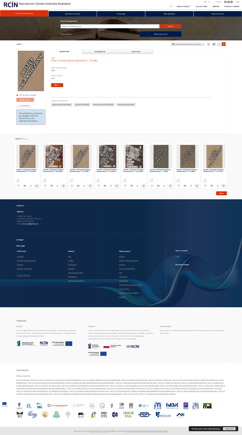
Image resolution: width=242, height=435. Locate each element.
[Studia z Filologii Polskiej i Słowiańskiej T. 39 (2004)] (54, 157)
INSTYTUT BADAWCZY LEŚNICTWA (159, 380)
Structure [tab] (135, 52)
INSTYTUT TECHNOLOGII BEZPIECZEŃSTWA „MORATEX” (157, 394)
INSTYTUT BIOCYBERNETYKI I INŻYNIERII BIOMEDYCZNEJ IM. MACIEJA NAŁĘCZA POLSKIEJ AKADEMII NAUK (88, 394)
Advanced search (161, 34)
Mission (122, 256)
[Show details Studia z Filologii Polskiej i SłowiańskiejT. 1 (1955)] (170, 185)
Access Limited (29, 95)
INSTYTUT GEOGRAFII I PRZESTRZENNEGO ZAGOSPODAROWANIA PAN (85, 386)
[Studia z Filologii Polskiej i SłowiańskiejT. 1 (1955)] (161, 157)
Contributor (72, 265)
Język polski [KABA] (82, 105)
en (224, 44)
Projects (122, 265)
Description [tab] (64, 52)
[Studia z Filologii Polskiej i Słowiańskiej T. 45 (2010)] (108, 157)
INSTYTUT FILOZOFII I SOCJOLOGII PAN (47, 386)
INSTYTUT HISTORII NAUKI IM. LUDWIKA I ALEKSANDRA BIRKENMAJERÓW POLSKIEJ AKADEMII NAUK (143, 391)
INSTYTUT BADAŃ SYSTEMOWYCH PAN (135, 380)
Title (69, 256)
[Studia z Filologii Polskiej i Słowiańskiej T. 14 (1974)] (214, 157)
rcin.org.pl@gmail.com (30, 224)
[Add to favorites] (208, 44)
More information (214, 429)
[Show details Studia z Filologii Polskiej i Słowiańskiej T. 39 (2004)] (63, 185)
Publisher (71, 269)
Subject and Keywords (76, 281)
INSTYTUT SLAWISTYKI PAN (155, 388)
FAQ (120, 273)
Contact (122, 297)
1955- (53, 70)
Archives (20, 265)
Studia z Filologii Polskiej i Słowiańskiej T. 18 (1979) (26, 170)
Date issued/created (75, 273)
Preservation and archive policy (130, 285)
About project (183, 6)
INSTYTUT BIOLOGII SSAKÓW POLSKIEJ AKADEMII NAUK (46, 383)
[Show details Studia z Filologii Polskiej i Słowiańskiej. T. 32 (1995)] (143, 185)
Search (170, 26)
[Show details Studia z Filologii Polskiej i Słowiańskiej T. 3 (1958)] (197, 185)
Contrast (218, 2)
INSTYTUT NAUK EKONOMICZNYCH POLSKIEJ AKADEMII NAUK (197, 391)
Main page (20, 246)
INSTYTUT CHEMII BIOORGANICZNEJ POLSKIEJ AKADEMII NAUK (136, 383)
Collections (201, 6)
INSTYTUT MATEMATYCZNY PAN (27, 380)
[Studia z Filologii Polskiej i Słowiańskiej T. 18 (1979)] (28, 157)
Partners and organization (128, 261)
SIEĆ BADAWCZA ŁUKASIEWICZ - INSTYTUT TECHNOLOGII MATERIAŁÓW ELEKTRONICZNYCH (79, 391)
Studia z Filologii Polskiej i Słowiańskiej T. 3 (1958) (187, 170)
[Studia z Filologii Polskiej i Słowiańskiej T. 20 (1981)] (81, 157)
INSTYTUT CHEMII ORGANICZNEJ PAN (193, 383)
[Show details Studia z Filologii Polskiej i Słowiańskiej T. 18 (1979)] (36, 185)
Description (72, 277)
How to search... (66, 34)
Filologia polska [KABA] (126, 105)
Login (237, 2)
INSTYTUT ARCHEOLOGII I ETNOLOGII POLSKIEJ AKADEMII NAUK (60, 380)
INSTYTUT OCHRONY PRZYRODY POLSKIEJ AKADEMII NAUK (86, 388)
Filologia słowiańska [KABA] (103, 105)
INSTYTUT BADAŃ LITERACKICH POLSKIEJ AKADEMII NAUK (102, 380)
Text (52, 78)
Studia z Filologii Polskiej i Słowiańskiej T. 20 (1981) (80, 170)
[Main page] (170, 6)
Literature (20, 256)
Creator (71, 261)
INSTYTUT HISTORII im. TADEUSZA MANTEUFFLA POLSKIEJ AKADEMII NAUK (134, 386)
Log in (177, 256)
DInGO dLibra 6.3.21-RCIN (99, 431)
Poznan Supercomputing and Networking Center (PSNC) (147, 431)
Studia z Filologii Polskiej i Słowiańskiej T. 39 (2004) (53, 170)
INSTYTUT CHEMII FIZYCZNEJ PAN (169, 383)
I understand (229, 429)
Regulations (123, 281)
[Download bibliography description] (24, 185)
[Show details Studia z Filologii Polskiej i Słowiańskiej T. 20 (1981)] (90, 185)
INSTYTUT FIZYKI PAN (131, 394)
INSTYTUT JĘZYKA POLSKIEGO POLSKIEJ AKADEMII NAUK (179, 386)
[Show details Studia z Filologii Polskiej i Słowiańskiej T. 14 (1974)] (223, 185)
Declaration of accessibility (129, 293)
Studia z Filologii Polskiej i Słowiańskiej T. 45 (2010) (107, 170)
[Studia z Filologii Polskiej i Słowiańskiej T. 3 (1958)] (188, 157)
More (221, 193)
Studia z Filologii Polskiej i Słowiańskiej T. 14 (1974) (213, 170)
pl (209, 2)
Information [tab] (100, 52)
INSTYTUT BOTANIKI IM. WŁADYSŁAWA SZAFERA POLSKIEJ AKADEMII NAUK (90, 383)
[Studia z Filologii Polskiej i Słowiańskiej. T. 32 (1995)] (134, 157)
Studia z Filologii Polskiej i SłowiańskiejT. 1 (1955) (160, 170)
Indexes (216, 6)
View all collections (24, 275)
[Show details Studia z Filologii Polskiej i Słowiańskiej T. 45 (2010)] (116, 185)
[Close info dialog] (214, 44)
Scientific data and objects (26, 261)
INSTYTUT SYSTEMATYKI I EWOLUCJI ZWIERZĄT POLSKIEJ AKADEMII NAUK (189, 388)
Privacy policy (124, 289)
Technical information (127, 269)
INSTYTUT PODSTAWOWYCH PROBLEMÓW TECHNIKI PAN (126, 388)
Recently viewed (231, 6)
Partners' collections (24, 269)
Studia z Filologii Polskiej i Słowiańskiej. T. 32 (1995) (133, 170)
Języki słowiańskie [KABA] (61, 105)
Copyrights (123, 277)
